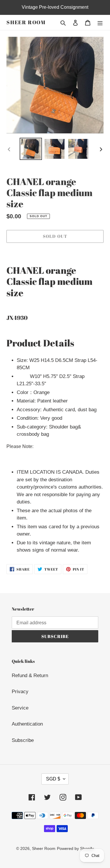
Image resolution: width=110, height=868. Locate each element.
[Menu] (100, 22)
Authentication (27, 724)
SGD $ (53, 778)
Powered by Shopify (75, 848)
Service (20, 708)
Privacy (20, 691)
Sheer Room (26, 22)
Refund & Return (30, 675)
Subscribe (23, 740)
